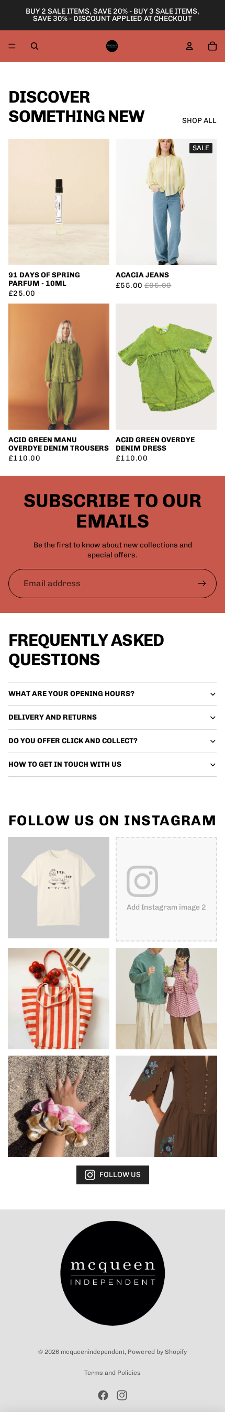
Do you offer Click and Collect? (73, 740)
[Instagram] (122, 1395)
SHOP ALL (199, 120)
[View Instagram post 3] (58, 998)
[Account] (189, 46)
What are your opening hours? (71, 693)
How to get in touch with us (64, 764)
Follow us (120, 1174)
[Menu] (12, 46)
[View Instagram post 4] (166, 998)
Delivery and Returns (52, 717)
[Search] (34, 46)
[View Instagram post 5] (58, 1106)
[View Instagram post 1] (58, 887)
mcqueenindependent (93, 1351)
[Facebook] (103, 1395)
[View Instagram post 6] (166, 1106)
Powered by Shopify (157, 1351)
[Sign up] (202, 583)
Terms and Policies (112, 1372)
